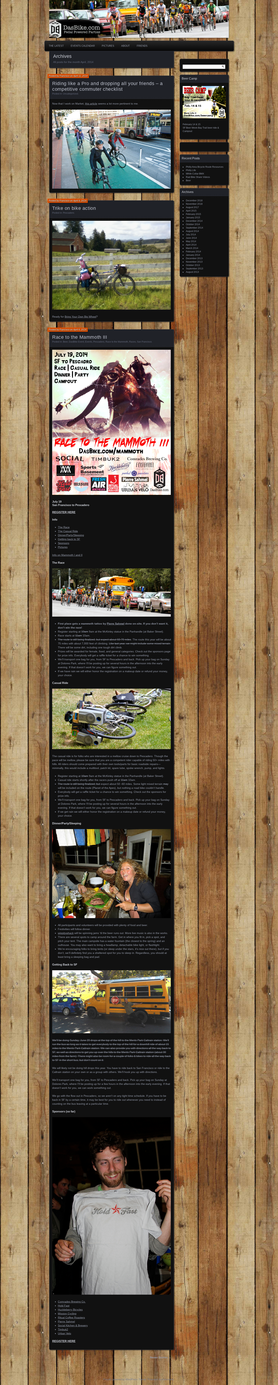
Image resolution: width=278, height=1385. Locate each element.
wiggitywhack (66, 933)
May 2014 (191, 241)
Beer (65, 341)
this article (91, 103)
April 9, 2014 (79, 200)
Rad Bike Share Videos (198, 177)
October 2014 (193, 224)
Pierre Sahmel (115, 623)
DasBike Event (76, 341)
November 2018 (194, 204)
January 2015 (193, 217)
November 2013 (194, 261)
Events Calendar (83, 45)
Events (88, 341)
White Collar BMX (195, 173)
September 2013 (194, 268)
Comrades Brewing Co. (72, 1301)
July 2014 (191, 234)
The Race (64, 527)
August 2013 (192, 272)
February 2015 (193, 214)
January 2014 (193, 255)
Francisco (65, 76)
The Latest (56, 45)
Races (132, 341)
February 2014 (193, 251)
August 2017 (192, 207)
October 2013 (193, 265)
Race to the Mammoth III (79, 337)
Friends (142, 45)
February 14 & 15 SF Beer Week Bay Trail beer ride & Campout (201, 128)
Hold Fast (63, 1305)
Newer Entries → (160, 1357)
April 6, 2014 (79, 329)
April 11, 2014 (80, 76)
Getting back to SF (69, 539)
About (125, 45)
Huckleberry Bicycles (70, 1309)
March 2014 (192, 248)
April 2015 (191, 210)
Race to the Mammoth (117, 341)
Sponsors (63, 543)
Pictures (108, 45)
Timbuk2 (63, 1329)
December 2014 (194, 221)
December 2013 (194, 258)
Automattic (168, 1379)
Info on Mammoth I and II (67, 554)
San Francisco (144, 341)
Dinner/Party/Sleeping (71, 535)
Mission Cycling (67, 1313)
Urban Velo (64, 1333)
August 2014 (192, 231)
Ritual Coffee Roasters (71, 1317)
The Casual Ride (68, 531)
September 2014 (194, 227)
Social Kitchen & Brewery (73, 1325)
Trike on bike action (74, 208)
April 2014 (191, 244)
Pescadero (68, 213)
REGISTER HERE (63, 512)
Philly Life (191, 170)
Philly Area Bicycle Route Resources (204, 167)
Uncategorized (70, 93)
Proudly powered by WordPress (120, 1379)
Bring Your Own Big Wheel (80, 316)
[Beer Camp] (204, 117)
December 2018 (194, 200)
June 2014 (191, 238)
